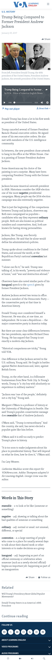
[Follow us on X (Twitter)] (10, 632)
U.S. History (8, 12)
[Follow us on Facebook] (4, 632)
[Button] (46, 39)
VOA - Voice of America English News (25, 93)
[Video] (20, 658)
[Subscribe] (42, 632)
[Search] (44, 658)
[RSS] (30, 632)
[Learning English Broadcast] (32, 658)
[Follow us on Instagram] (23, 632)
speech (30, 285)
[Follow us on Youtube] (17, 632)
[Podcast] (36, 632)
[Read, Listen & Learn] (8, 658)
